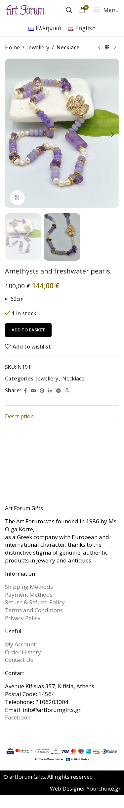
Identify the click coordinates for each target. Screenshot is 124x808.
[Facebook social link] (25, 390)
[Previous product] (99, 48)
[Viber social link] (67, 390)
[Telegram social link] (58, 390)
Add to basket (28, 330)
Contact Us (19, 660)
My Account (20, 644)
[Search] (69, 9)
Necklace (68, 47)
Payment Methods (29, 594)
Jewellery (38, 47)
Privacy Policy (23, 618)
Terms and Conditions (34, 610)
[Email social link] (33, 390)
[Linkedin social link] (50, 390)
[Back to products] (107, 48)
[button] (11, 134)
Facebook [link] (17, 717)
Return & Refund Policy (35, 602)
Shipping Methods (29, 586)
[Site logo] (25, 9)
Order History (23, 652)
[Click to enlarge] (17, 197)
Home (12, 47)
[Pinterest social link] (42, 390)
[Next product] (115, 48)
